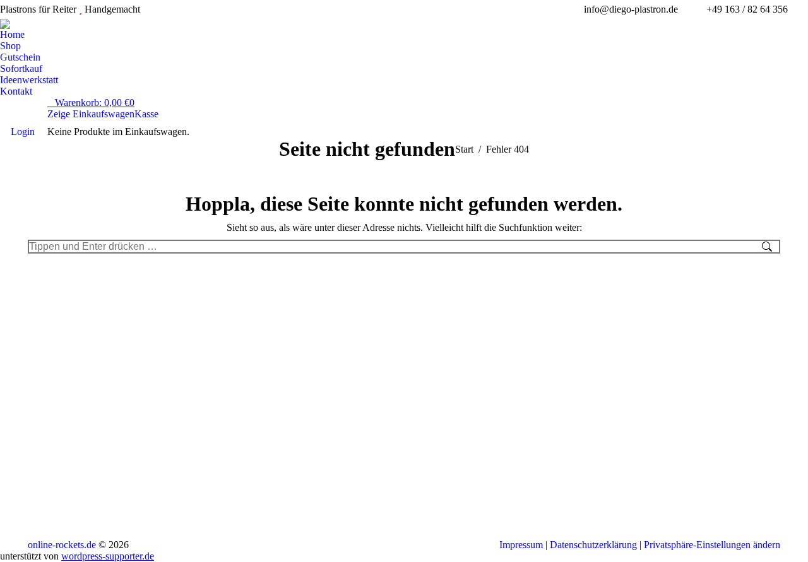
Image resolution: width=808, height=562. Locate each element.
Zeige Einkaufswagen (90, 113)
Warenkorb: (94, 102)
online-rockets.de (62, 544)
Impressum (521, 544)
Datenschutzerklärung (593, 544)
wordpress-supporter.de (107, 556)
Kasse (146, 113)
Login (23, 131)
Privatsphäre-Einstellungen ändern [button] (712, 544)
